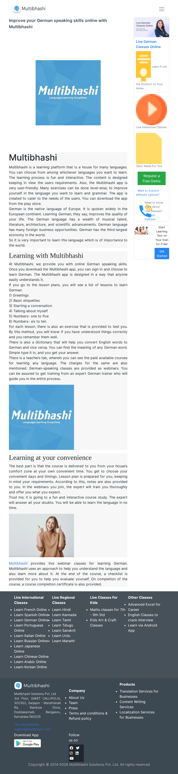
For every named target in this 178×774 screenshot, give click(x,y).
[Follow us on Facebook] (71, 748)
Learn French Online (30, 609)
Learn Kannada (64, 615)
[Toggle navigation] (162, 9)
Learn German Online (31, 620)
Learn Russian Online (31, 641)
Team (73, 703)
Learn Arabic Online (30, 662)
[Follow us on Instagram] (71, 753)
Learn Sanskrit (64, 630)
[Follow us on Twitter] (77, 748)
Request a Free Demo (152, 178)
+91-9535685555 (26, 724)
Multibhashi (18, 563)
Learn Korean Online (30, 667)
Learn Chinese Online (31, 656)
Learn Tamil (61, 620)
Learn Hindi (61, 609)
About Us (76, 697)
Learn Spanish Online (31, 615)
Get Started (162, 253)
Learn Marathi (63, 641)
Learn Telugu (62, 625)
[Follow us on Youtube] (71, 758)
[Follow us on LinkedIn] (77, 753)
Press (73, 708)
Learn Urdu (61, 635)
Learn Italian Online (29, 635)
